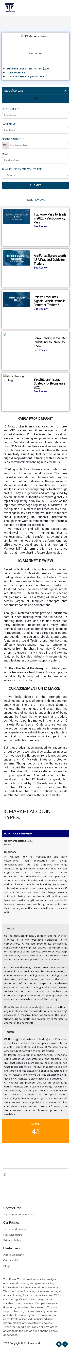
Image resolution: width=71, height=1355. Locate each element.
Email (5, 154)
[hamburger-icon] (61, 8)
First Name (9, 109)
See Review (41, 226)
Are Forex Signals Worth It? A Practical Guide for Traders (50, 260)
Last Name (9, 124)
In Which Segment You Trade (22, 169)
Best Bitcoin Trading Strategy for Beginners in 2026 (50, 383)
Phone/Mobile (11, 139)
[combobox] (5, 145)
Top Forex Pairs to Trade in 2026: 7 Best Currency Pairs (50, 218)
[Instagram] (65, 1344)
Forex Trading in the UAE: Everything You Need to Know (50, 342)
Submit (35, 185)
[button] (65, 90)
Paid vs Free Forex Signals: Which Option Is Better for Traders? (50, 301)
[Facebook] (59, 1344)
